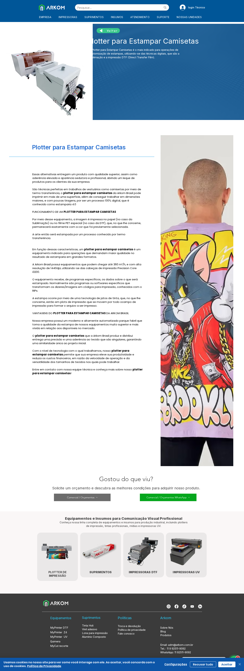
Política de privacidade (132, 629)
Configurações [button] (175, 664)
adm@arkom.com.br (180, 645)
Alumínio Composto (94, 636)
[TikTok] (184, 606)
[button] (69, 17)
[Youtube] (192, 606)
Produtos (165, 635)
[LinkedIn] (200, 606)
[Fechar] (240, 664)
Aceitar (226, 664)
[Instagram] (169, 606)
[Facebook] (176, 606)
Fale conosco (126, 633)
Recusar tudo (203, 664)
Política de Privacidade (44, 666)
